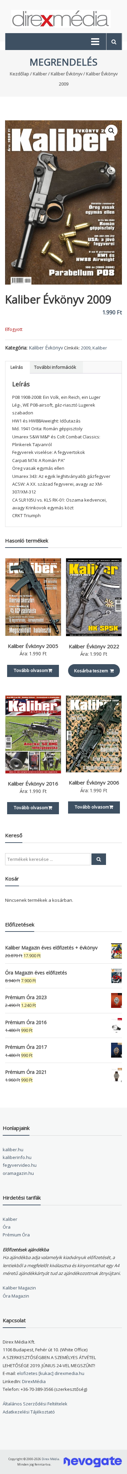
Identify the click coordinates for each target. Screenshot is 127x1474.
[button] (111, 131)
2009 (85, 348)
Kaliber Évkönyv (66, 74)
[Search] (98, 859)
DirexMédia (34, 1381)
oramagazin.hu (18, 1173)
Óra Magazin (16, 1296)
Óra (6, 1227)
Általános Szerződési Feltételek (35, 1404)
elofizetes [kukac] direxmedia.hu (50, 1373)
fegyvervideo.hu (20, 1165)
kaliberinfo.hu (17, 1157)
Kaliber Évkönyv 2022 (94, 646)
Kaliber (40, 74)
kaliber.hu (13, 1149)
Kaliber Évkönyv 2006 (94, 782)
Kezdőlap (19, 74)
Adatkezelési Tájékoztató (29, 1412)
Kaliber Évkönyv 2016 (33, 783)
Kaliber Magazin (19, 1288)
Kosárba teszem (91, 671)
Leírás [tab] (16, 367)
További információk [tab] (55, 367)
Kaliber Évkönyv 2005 (33, 646)
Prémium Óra (16, 1235)
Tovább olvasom (31, 670)
